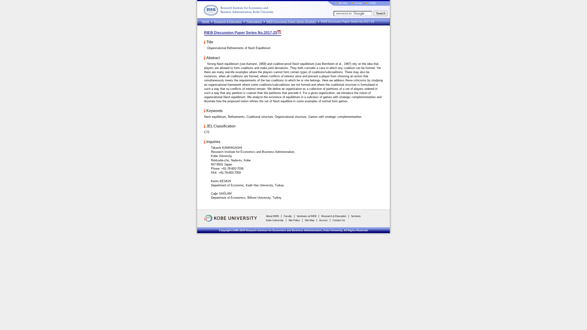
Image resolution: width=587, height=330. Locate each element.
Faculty (288, 216)
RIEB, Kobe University (255, 9)
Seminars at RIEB (306, 216)
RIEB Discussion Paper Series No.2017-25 (240, 33)
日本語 (372, 3)
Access (358, 3)
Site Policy (294, 220)
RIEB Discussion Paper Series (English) (291, 21)
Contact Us (338, 220)
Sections (356, 216)
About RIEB (272, 216)
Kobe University (275, 220)
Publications (254, 21)
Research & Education (228, 21)
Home (205, 21)
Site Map (343, 3)
